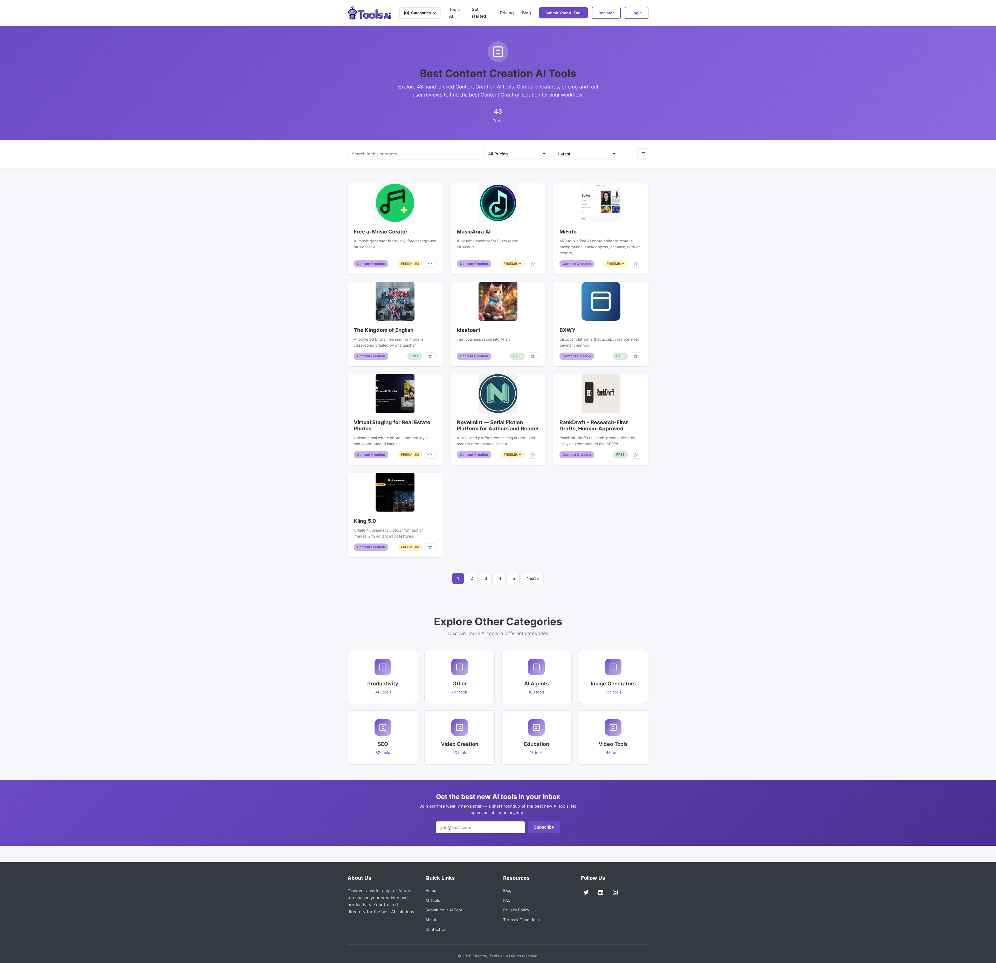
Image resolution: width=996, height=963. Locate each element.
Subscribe (544, 827)
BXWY (567, 330)
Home (430, 890)
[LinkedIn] (601, 892)
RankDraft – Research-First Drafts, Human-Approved (593, 425)
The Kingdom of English (383, 330)
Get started (479, 13)
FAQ (507, 900)
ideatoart (468, 330)
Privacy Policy (516, 909)
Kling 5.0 (365, 521)
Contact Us (435, 929)
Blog (526, 12)
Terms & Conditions (521, 919)
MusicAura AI (474, 232)
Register (606, 13)
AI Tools (432, 900)
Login (637, 13)
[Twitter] (586, 892)
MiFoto (568, 232)
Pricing (507, 12)
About (431, 919)
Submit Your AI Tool (563, 13)
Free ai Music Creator (380, 232)
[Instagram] (615, 892)
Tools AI (454, 13)
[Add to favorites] (431, 264)
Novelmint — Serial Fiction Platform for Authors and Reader (498, 425)
